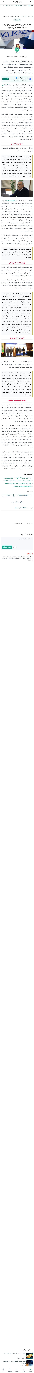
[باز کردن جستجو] (3, 2)
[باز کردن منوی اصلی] (31, 2)
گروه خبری (17, 53)
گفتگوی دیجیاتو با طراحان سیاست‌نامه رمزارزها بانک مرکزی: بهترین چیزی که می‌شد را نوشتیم (17, 481)
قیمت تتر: (24, 5)
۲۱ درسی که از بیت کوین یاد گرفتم (22, 486)
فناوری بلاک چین (10, 200)
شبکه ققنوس (6, 85)
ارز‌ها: (31, 5)
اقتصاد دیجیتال (23, 495)
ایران (8, 495)
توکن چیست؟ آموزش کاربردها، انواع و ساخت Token (18, 484)
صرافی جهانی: (10, 5)
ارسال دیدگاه (7, 547)
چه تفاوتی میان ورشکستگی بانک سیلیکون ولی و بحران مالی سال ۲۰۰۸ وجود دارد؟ (17, 478)
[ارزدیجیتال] (17, 2)
